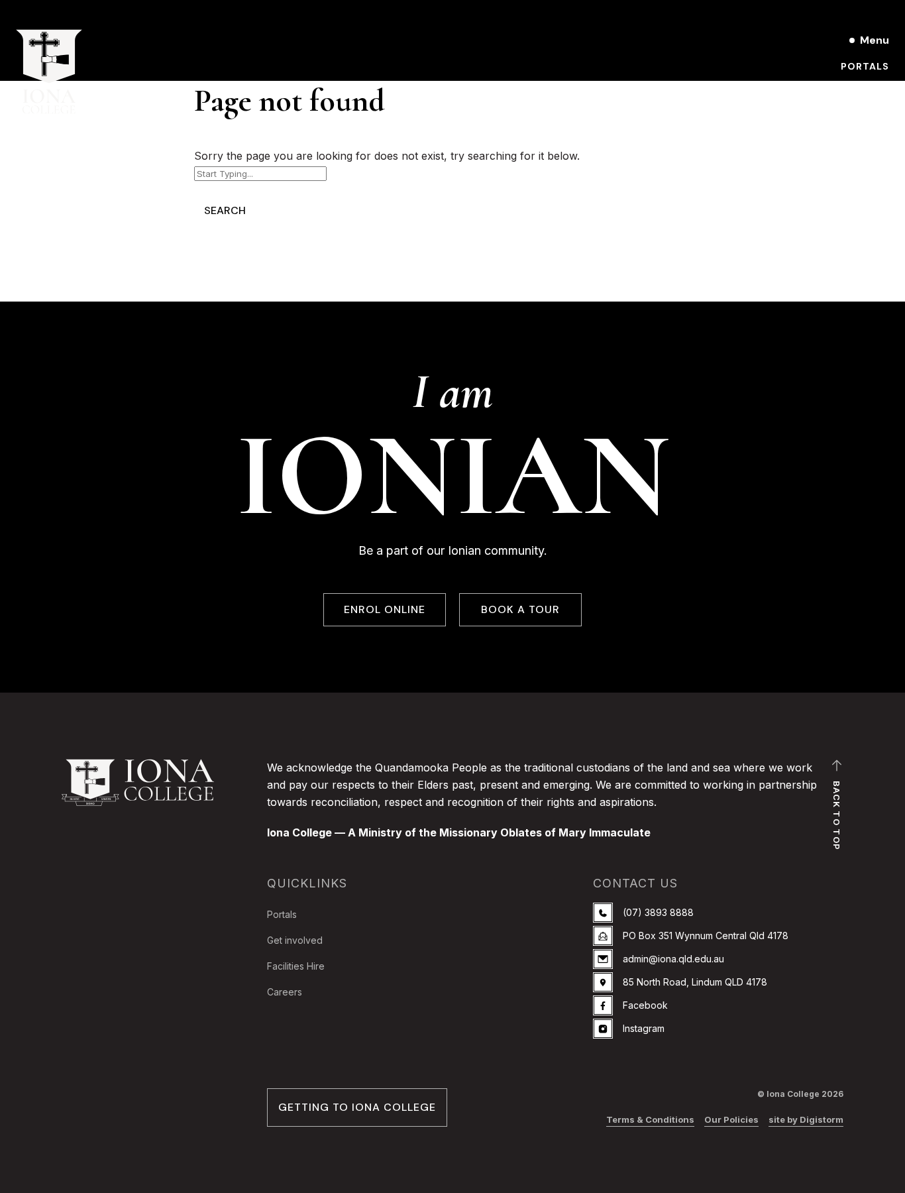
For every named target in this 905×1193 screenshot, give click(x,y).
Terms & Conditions (650, 1119)
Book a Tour (852, 89)
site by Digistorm (806, 1119)
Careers (284, 991)
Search (225, 210)
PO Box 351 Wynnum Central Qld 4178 (705, 935)
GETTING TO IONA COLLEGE (357, 1107)
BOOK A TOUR (520, 609)
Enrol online (851, 111)
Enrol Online (772, 40)
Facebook (645, 1005)
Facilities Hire (296, 966)
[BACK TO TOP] (836, 769)
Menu (874, 40)
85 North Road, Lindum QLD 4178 (695, 982)
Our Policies (731, 1119)
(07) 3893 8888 (658, 912)
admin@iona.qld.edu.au (673, 958)
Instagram (644, 1028)
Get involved (295, 940)
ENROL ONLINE (384, 609)
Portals (865, 66)
